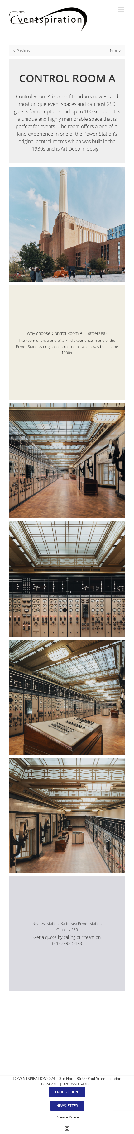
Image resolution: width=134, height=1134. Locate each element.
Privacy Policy (67, 1117)
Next (113, 50)
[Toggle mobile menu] (121, 9)
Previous (23, 50)
